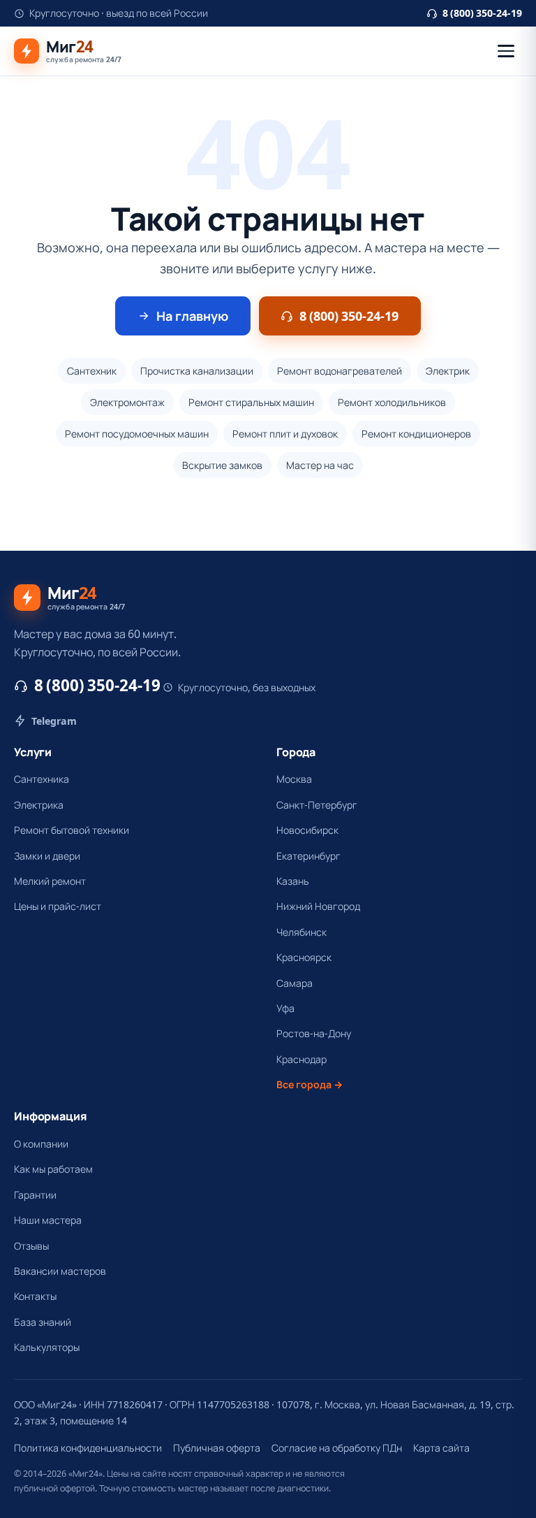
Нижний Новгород (318, 906)
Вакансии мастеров (60, 1271)
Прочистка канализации (196, 370)
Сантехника (41, 779)
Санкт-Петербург (316, 804)
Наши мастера (48, 1220)
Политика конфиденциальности (88, 1447)
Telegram (54, 721)
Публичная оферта (216, 1447)
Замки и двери (47, 855)
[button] (506, 51)
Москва (294, 779)
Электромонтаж (127, 402)
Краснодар (301, 1059)
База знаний (42, 1322)
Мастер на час (320, 465)
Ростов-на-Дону (313, 1033)
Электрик (448, 370)
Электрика (39, 804)
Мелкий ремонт (50, 881)
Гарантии (35, 1194)
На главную (192, 316)
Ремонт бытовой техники (71, 830)
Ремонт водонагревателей (339, 370)
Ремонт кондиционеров (416, 433)
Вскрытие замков (222, 465)
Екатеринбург (308, 855)
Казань (292, 881)
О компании (41, 1143)
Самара (294, 983)
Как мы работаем (53, 1169)
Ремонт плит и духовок (285, 433)
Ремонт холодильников (392, 402)
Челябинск (301, 932)
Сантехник (92, 370)
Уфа (285, 1008)
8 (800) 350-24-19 (482, 13)
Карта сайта (441, 1447)
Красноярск (304, 957)
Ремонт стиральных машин (251, 402)
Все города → (309, 1084)
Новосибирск (307, 830)
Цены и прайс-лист (57, 906)
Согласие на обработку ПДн (336, 1447)
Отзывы (31, 1245)
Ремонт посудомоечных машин (137, 433)
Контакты (35, 1296)
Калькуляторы (47, 1347)
